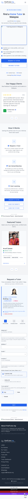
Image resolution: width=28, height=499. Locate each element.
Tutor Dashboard (6, 459)
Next (14, 405)
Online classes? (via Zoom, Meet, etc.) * (11, 370)
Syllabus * (3, 344)
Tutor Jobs (4, 454)
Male (18, 392)
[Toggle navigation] (25, 2)
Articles (3, 457)
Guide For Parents (14, 204)
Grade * (3, 351)
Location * (4, 358)
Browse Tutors (14, 65)
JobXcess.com (14, 489)
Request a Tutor (14, 61)
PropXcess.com (14, 491)
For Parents (4, 447)
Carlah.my (14, 493)
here (26, 492)
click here (24, 410)
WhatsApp (4, 470)
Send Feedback (5, 468)
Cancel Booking (7, 314)
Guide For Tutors (14, 208)
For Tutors (4, 450)
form (15, 21)
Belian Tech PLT (21, 479)
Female (6, 396)
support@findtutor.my (7, 472)
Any (5, 392)
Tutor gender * (5, 386)
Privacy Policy (5, 462)
